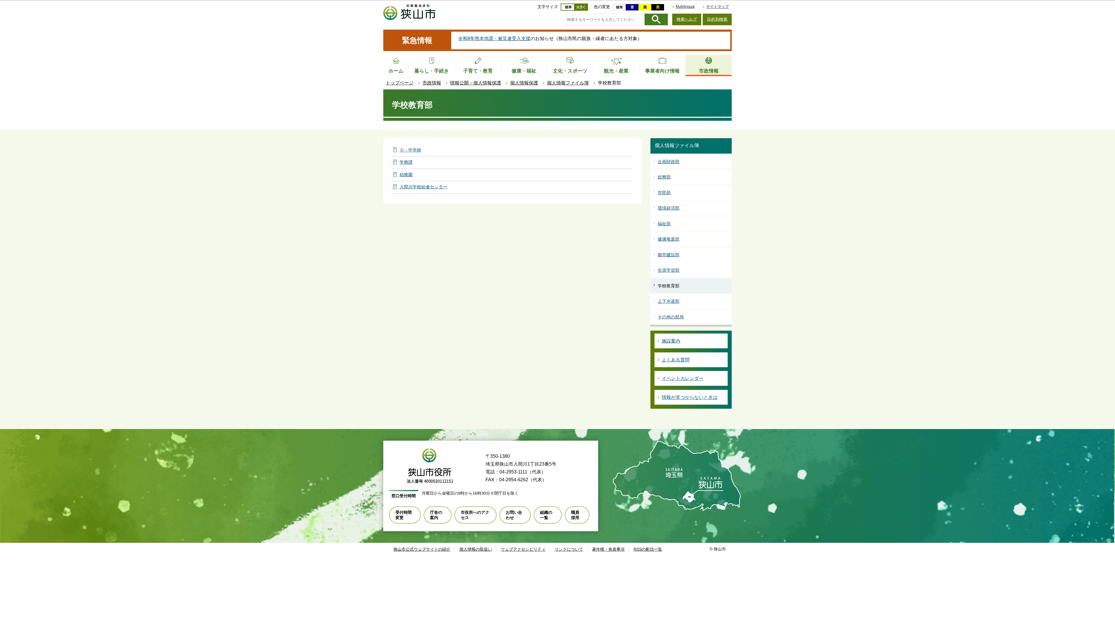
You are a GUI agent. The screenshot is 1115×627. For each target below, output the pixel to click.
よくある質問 (676, 359)
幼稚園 (406, 174)
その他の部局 (671, 316)
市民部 (664, 192)
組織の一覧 (546, 515)
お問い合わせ (514, 515)
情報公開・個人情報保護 (475, 82)
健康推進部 (668, 239)
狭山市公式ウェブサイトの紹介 (421, 549)
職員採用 (575, 515)
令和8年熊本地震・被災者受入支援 (494, 38)
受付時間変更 (403, 515)
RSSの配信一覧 (648, 549)
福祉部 (664, 223)
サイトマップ (717, 6)
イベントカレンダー (683, 378)
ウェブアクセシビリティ (523, 549)
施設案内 (671, 340)
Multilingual (685, 6)
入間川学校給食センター (423, 186)
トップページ (399, 82)
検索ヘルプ (687, 19)
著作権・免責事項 (608, 549)
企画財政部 (668, 161)
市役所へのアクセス (475, 515)
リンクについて (569, 549)
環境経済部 (668, 208)
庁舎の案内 (436, 515)
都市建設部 (668, 254)
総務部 (664, 176)
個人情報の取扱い (475, 549)
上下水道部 (668, 301)
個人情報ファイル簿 (568, 82)
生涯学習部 (668, 270)
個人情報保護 (524, 82)
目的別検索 (717, 19)
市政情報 (431, 82)
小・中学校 (410, 149)
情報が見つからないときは (689, 397)
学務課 (406, 162)
